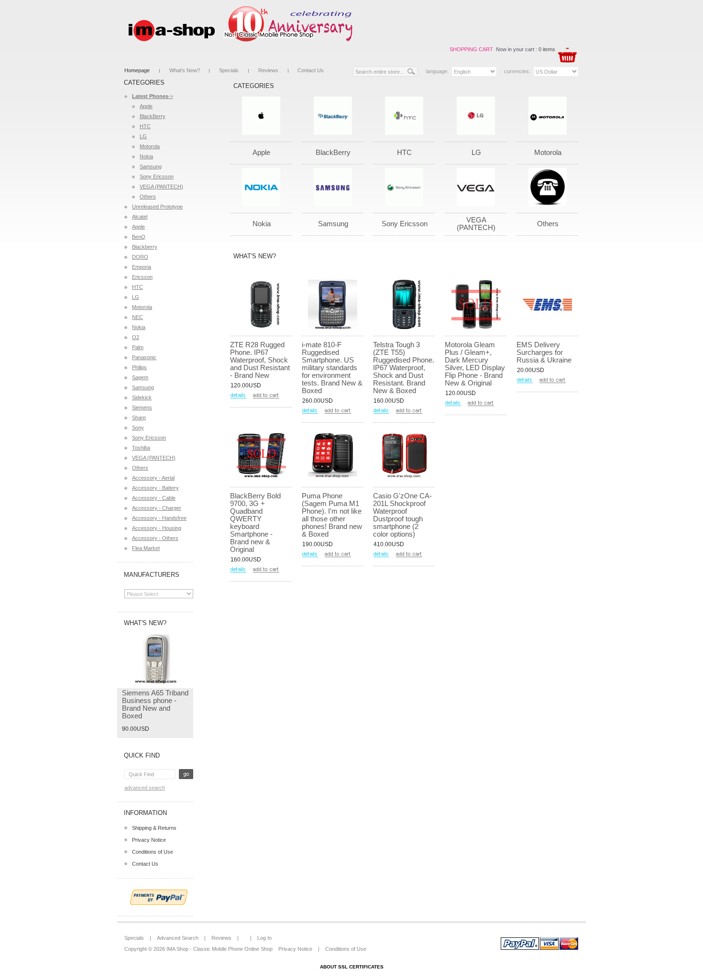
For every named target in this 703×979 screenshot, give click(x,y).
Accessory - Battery (155, 488)
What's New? (184, 70)
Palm (137, 347)
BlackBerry (152, 116)
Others (148, 196)
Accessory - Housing (156, 528)
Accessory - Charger (156, 508)
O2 (135, 337)
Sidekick (142, 397)
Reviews (268, 70)
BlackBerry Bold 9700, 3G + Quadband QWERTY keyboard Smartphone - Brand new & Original (255, 522)
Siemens (142, 407)
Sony (138, 427)
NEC (137, 317)
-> (152, 96)
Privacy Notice (149, 840)
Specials (229, 70)
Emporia (141, 267)
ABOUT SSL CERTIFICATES (352, 966)
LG (143, 136)
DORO (140, 257)
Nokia (146, 156)
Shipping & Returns (154, 828)
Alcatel (139, 217)
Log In (264, 938)
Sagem (140, 377)
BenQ (138, 237)
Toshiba (141, 448)
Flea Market (146, 548)
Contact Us (310, 70)
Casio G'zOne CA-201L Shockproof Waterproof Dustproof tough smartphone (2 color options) (402, 515)
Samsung (151, 166)
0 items (546, 49)
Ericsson (142, 277)
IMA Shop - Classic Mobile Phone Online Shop (219, 949)
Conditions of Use (152, 852)
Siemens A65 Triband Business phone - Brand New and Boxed (155, 704)
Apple (146, 106)
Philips (139, 367)
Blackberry (144, 247)
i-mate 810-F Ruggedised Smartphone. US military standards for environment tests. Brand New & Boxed (332, 368)
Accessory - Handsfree (159, 518)
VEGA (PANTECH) (161, 186)
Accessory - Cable (154, 498)
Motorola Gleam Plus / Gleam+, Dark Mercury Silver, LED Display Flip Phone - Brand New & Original (475, 364)
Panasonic (144, 357)
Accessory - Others (155, 538)
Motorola (150, 146)
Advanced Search (144, 788)
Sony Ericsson (157, 176)
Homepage (137, 70)
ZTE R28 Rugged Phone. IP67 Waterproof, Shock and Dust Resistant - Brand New (260, 360)
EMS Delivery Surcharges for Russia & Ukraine (543, 352)
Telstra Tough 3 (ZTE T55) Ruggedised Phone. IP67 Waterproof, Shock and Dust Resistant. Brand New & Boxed (403, 368)
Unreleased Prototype (157, 206)
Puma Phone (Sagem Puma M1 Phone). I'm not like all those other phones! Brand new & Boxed (332, 515)
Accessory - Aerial (153, 478)
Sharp (139, 417)
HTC (145, 126)
